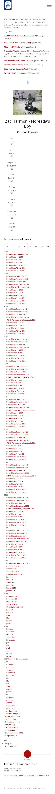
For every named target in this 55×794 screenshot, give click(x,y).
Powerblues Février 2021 (15, 424)
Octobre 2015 (11, 601)
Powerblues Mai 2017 (14, 547)
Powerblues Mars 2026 (15, 265)
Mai (7, 645)
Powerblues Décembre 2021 (17, 399)
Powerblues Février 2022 (15, 391)
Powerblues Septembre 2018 (17, 506)
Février (9, 621)
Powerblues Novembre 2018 (17, 500)
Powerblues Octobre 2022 (16, 372)
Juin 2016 (9, 577)
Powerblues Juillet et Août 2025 (18, 287)
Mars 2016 (10, 585)
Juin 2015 (9, 610)
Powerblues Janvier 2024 (15, 333)
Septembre (10, 637)
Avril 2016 (10, 582)
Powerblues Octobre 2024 (16, 314)
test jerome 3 (10, 735)
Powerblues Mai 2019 (14, 481)
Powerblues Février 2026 (15, 268)
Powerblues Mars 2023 (15, 355)
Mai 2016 (9, 580)
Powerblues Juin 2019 (14, 478)
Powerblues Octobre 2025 (16, 281)
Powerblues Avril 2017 (14, 549)
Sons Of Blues (23, 47)
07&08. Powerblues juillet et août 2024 (21, 320)
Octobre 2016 (11, 569)
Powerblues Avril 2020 (14, 451)
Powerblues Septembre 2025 (17, 284)
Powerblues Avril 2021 (14, 418)
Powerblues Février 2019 (15, 489)
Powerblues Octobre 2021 (16, 405)
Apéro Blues (25, 61)
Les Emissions (10, 714)
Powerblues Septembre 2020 (17, 440)
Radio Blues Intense (22, 36)
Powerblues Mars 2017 (15, 552)
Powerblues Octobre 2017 (16, 536)
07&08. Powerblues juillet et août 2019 (21, 476)
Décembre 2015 (12, 596)
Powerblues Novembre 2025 (17, 279)
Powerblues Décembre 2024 (17, 309)
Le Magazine (10, 727)
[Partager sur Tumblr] (30, 246)
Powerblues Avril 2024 (14, 325)
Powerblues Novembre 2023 (17, 342)
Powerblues (9, 716)
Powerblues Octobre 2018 (16, 503)
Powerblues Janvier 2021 (15, 426)
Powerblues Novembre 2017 (17, 533)
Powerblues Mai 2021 (14, 416)
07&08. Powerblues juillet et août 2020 (21, 443)
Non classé (9, 711)
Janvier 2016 (11, 591)
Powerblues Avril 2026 (14, 262)
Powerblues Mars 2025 (15, 298)
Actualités (9, 725)
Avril (8, 615)
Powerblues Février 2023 (15, 358)
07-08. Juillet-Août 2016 (14, 574)
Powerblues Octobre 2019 (16, 470)
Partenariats (10, 730)
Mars (8, 618)
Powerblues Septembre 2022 (17, 374)
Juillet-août (10, 640)
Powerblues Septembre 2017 (17, 539)
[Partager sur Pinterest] (19, 246)
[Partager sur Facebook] (7, 246)
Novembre (10, 631)
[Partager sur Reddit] (42, 246)
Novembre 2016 (12, 566)
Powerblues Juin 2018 (14, 511)
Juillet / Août (10, 708)
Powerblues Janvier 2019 (15, 492)
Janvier (9, 623)
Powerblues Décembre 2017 (17, 530)
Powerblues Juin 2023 (14, 350)
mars (8, 651)
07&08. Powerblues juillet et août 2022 (21, 377)
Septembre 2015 (12, 604)
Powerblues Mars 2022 (15, 388)
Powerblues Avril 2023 (14, 353)
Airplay (7, 719)
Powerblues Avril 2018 (14, 517)
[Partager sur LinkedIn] (25, 246)
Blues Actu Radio (22, 69)
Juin (7, 642)
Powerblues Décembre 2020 (17, 432)
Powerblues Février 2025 (15, 301)
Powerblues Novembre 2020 (17, 435)
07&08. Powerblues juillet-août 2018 (20, 508)
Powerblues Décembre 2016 (17, 563)
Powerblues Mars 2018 (15, 519)
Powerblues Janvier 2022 (15, 394)
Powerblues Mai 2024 (14, 322)
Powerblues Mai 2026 (14, 260)
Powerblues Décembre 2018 (17, 497)
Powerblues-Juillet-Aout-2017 (17, 541)
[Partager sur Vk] (36, 246)
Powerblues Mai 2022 (14, 383)
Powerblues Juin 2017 (14, 544)
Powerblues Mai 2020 (14, 448)
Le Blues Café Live (24, 51)
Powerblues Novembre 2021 (17, 402)
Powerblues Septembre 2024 (17, 317)
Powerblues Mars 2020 (15, 454)
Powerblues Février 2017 (15, 555)
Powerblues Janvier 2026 (15, 271)
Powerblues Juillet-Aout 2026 (17, 254)
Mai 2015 (9, 612)
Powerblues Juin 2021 (14, 413)
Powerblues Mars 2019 (15, 487)
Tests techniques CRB (13, 733)
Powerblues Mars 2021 (15, 421)
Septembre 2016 (12, 571)
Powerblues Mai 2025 (14, 292)
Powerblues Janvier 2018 (15, 525)
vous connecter (20, 775)
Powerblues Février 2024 (15, 331)
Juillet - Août (10, 675)
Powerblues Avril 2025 (14, 295)
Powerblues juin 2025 (14, 290)
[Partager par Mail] (48, 246)
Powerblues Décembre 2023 (17, 339)
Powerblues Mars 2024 (15, 328)
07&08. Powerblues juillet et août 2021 (21, 410)
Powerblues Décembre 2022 (17, 366)
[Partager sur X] (13, 246)
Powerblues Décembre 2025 (17, 276)
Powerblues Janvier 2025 (15, 303)
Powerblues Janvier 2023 (15, 361)
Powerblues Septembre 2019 (17, 473)
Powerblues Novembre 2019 (17, 467)
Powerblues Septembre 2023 (17, 347)
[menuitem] (47, 5)
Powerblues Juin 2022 (14, 380)
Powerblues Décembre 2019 (17, 465)
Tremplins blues (11, 722)
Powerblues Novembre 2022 (17, 369)
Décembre (10, 629)
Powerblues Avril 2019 (14, 484)
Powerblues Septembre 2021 (17, 407)
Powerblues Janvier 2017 (15, 558)
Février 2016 (11, 588)
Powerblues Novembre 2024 (17, 312)
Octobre (9, 634)
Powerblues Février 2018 (15, 522)
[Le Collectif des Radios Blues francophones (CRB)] (22, 5)
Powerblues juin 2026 (14, 257)
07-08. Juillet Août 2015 (14, 607)
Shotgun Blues (22, 65)
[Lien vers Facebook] (49, 791)
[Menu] (47, 5)
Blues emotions (21, 73)
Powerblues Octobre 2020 (16, 437)
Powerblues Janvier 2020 (15, 459)
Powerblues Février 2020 (15, 456)
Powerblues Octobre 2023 (16, 344)
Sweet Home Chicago (23, 43)
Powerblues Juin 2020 (14, 446)
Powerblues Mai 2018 (14, 514)
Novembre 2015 (12, 599)
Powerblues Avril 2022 (14, 385)
